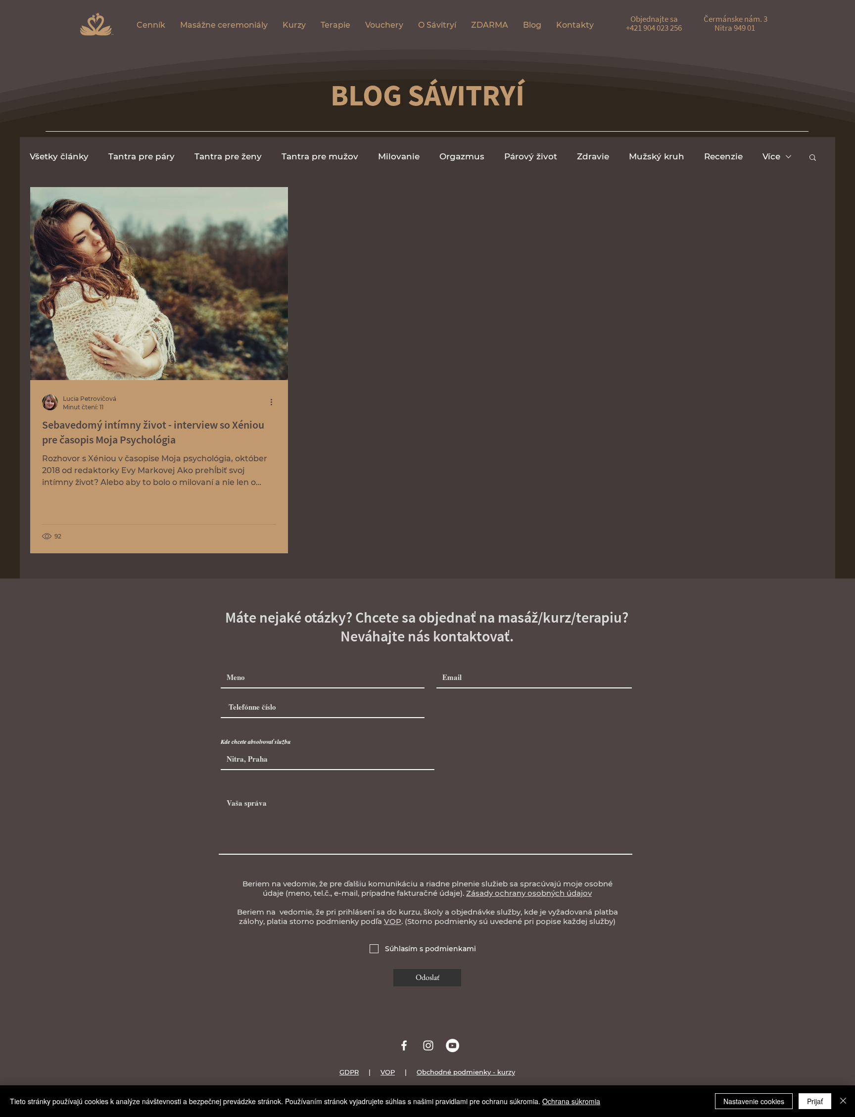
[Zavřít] (843, 1101)
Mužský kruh (656, 156)
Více (771, 156)
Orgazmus (461, 156)
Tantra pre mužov (320, 156)
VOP (392, 921)
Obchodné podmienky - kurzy (466, 1072)
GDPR (349, 1072)
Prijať (815, 1101)
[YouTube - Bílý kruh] (452, 1045)
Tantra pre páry (141, 156)
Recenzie (723, 156)
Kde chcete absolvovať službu (256, 742)
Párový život (530, 156)
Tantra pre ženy (228, 156)
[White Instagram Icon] (428, 1045)
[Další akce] (275, 402)
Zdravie (593, 156)
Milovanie (399, 156)
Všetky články (59, 156)
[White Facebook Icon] (404, 1045)
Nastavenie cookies (753, 1101)
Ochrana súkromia (571, 1101)
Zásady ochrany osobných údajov (529, 893)
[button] (224, 25)
